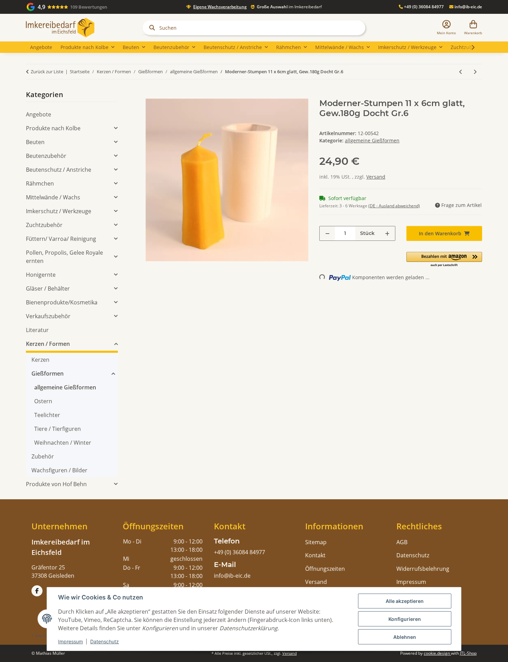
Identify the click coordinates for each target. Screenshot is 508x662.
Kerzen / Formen (48, 344)
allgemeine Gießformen (372, 140)
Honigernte (41, 274)
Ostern (43, 401)
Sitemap (316, 542)
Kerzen (40, 359)
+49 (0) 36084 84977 (423, 7)
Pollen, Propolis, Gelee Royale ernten (64, 257)
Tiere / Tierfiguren (57, 429)
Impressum (70, 641)
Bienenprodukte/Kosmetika (61, 302)
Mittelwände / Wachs (53, 197)
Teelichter (47, 415)
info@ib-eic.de (467, 7)
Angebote (38, 114)
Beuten (35, 142)
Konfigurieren (404, 619)
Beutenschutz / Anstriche (58, 169)
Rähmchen (40, 183)
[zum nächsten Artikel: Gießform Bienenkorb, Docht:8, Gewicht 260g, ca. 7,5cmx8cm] (475, 71)
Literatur (37, 330)
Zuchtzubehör (44, 225)
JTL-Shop (468, 653)
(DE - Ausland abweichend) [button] (394, 206)
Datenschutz (104, 641)
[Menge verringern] (327, 233)
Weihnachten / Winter (62, 442)
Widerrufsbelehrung (422, 569)
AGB (401, 542)
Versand (375, 176)
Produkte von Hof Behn (56, 484)
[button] (446, 28)
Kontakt (315, 555)
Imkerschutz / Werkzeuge (58, 211)
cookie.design (437, 653)
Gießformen (47, 373)
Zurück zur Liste (47, 71)
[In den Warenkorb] (151, 94)
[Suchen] (150, 28)
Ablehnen (404, 637)
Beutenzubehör (46, 156)
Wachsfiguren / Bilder (59, 470)
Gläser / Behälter (48, 288)
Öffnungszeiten (325, 569)
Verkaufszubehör (48, 316)
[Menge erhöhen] (387, 233)
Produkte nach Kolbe (53, 128)
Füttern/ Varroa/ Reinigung (61, 239)
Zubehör (42, 456)
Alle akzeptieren (405, 601)
